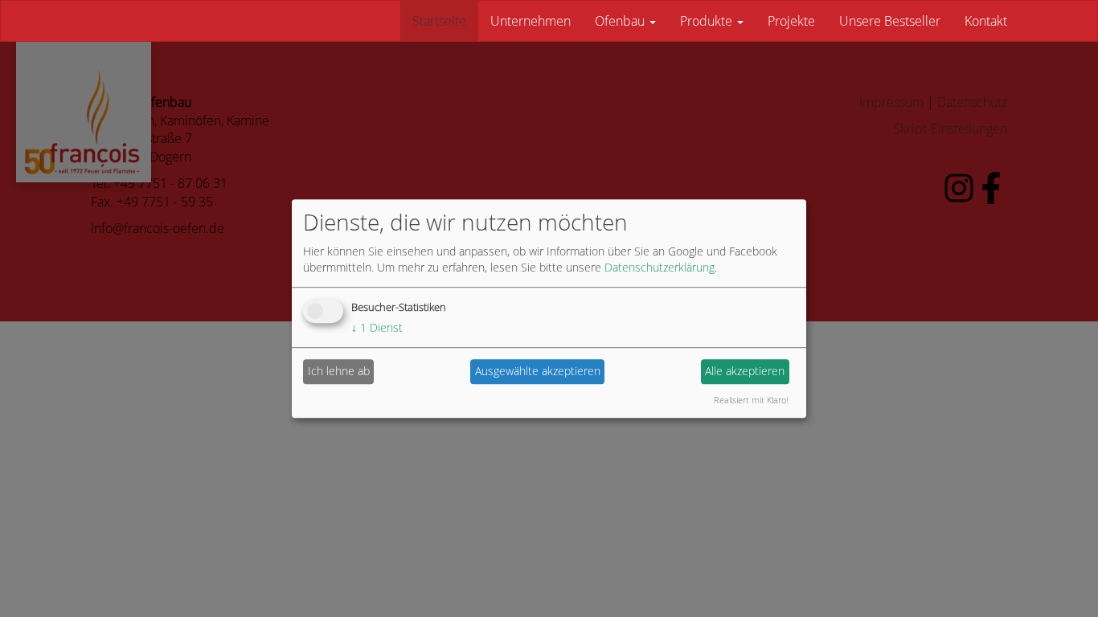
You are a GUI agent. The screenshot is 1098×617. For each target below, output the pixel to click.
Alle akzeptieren (745, 370)
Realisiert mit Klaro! (751, 400)
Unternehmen (530, 21)
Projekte (791, 21)
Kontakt (986, 21)
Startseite (439, 21)
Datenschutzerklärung (659, 267)
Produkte (707, 21)
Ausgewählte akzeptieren (537, 370)
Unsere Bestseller (889, 21)
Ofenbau (621, 21)
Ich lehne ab (339, 370)
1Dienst (377, 327)
